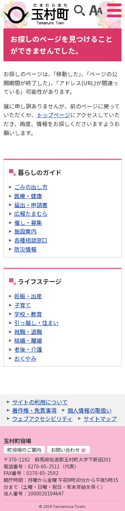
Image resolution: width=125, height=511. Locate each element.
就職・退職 (28, 331)
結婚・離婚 (28, 340)
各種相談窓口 (31, 240)
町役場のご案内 (24, 449)
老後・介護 (28, 349)
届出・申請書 (31, 205)
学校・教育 (28, 314)
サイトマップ (100, 418)
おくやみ (25, 358)
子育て (22, 305)
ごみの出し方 (31, 187)
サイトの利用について (40, 402)
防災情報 (25, 249)
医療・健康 (28, 196)
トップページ (53, 115)
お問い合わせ (65, 449)
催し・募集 (28, 222)
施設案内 (25, 231)
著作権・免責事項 (34, 410)
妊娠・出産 (28, 296)
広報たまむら (31, 213)
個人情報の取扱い (89, 410)
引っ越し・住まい (36, 322)
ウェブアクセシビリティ (42, 418)
